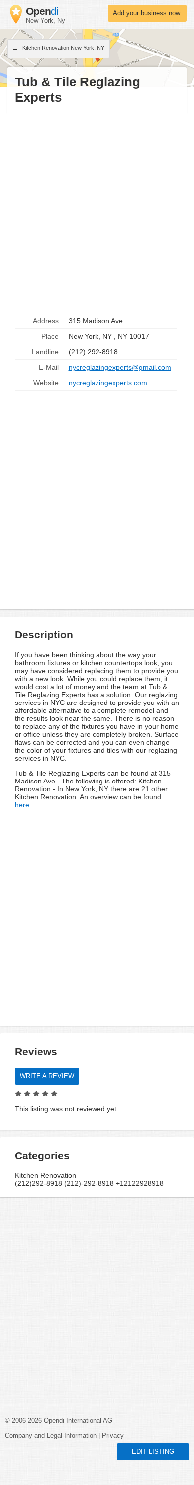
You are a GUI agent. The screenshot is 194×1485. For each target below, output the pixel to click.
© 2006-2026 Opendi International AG (58, 1420)
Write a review (47, 1076)
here (22, 805)
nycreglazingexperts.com (108, 383)
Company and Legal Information (51, 1435)
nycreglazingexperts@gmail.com (120, 367)
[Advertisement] (97, 210)
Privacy (113, 1435)
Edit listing (153, 1451)
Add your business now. (147, 13)
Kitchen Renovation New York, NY (62, 48)
